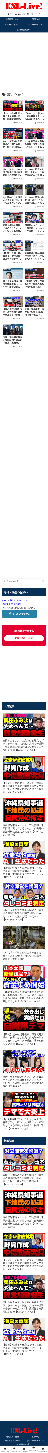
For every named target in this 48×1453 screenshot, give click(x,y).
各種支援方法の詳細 (11, 604)
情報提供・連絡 (12, 1437)
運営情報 (35, 1437)
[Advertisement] (24, 58)
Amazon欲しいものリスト (14, 600)
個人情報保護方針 (24, 1444)
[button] (43, 581)
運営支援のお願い (12, 1440)
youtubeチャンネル (35, 1440)
